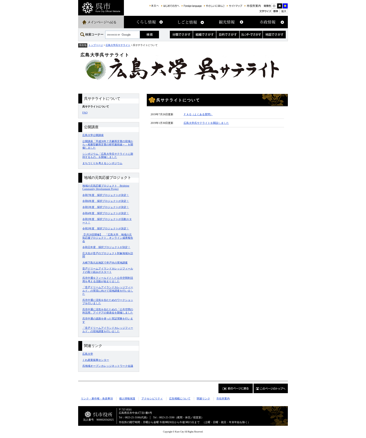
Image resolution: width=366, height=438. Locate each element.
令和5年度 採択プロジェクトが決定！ (105, 207)
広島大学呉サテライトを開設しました (206, 122)
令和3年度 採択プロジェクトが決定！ (105, 228)
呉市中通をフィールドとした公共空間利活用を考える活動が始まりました (107, 279)
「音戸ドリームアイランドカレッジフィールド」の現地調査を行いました (107, 329)
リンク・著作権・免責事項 (97, 398)
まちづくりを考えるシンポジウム (102, 163)
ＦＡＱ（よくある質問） (198, 114)
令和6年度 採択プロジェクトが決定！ (105, 200)
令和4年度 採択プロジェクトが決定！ (105, 213)
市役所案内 (223, 398)
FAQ (84, 112)
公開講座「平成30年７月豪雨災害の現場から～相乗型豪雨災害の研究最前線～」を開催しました (107, 144)
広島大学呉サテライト (118, 45)
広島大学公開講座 (93, 135)
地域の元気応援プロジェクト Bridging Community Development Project (105, 187)
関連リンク (203, 398)
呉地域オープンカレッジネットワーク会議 (107, 365)
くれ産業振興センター (95, 359)
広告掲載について (179, 398)
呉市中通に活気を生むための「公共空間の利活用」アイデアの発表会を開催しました (107, 311)
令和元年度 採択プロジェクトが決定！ (106, 247)
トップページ (95, 45)
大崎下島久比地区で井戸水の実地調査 (105, 262)
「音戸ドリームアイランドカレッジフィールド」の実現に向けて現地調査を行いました (107, 290)
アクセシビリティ (152, 398)
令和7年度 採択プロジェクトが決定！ (105, 195)
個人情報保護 (127, 398)
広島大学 (87, 353)
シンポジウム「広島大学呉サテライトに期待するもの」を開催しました (107, 155)
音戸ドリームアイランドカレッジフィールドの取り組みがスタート (107, 270)
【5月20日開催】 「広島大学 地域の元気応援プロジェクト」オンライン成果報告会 (107, 238)
